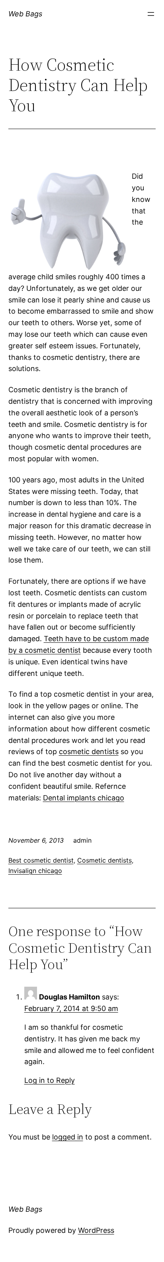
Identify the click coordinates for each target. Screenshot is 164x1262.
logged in (67, 1137)
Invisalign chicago (35, 871)
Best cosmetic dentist (41, 860)
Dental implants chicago (83, 798)
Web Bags (25, 14)
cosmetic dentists (89, 751)
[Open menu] (151, 14)
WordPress (96, 1230)
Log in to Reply (49, 1080)
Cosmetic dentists (104, 860)
